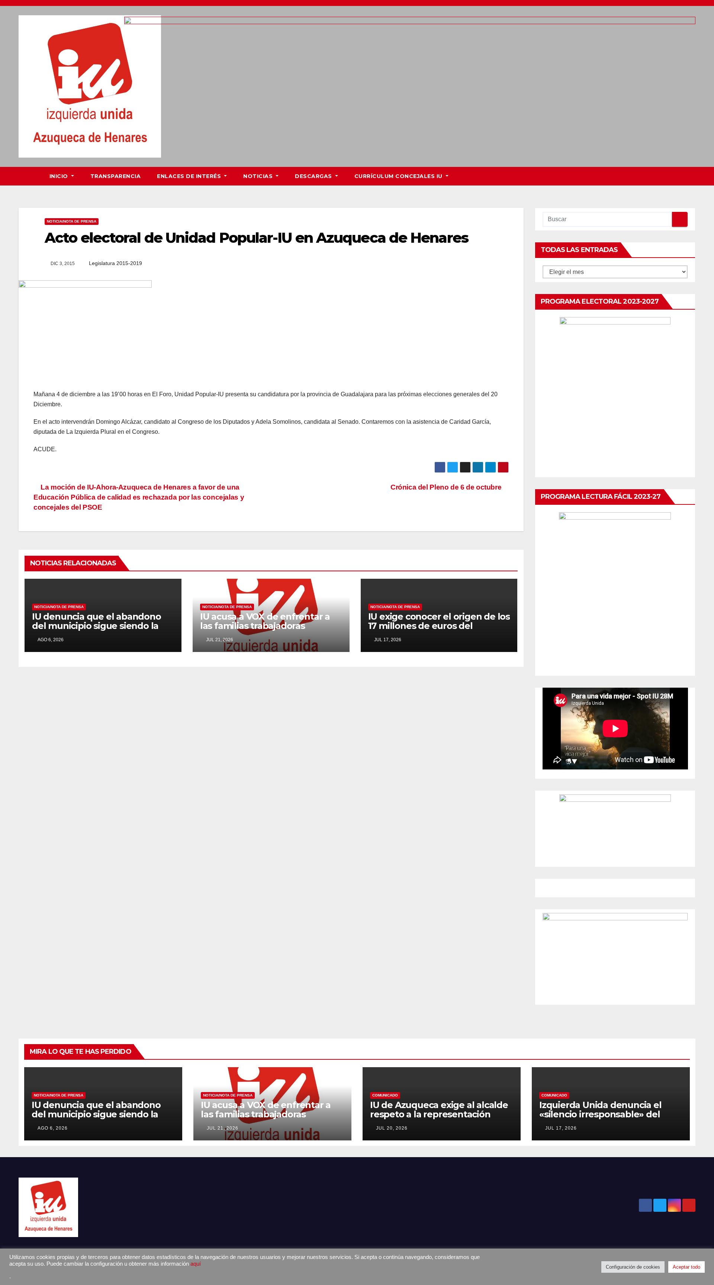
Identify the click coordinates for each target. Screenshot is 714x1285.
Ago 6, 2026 (53, 1128)
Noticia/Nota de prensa (71, 221)
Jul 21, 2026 (222, 1128)
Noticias (258, 176)
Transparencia (115, 176)
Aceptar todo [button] (686, 1267)
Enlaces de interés (190, 176)
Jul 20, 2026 (392, 1128)
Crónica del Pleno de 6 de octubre (446, 487)
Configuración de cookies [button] (633, 1267)
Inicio (59, 176)
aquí (195, 1264)
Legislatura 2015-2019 (115, 263)
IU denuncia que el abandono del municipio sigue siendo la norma (96, 625)
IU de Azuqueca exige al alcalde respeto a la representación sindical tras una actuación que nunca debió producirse (439, 1119)
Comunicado (385, 1095)
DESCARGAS (314, 176)
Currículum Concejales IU (399, 176)
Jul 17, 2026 (561, 1128)
